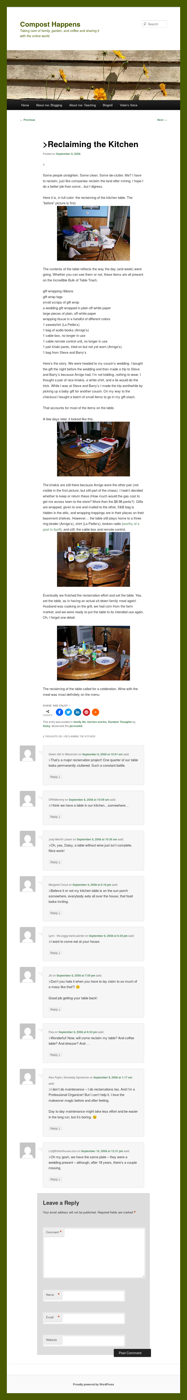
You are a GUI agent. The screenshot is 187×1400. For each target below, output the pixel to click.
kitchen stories (97, 722)
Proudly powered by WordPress (93, 1384)
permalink (76, 726)
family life (79, 722)
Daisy (46, 726)
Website (51, 1340)
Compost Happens (50, 24)
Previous (27, 120)
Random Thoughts (120, 722)
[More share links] (95, 712)
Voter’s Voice (128, 105)
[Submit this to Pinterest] (86, 712)
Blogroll (108, 105)
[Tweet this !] (68, 712)
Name (53, 1294)
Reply (55, 776)
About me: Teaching (82, 105)
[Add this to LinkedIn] (77, 712)
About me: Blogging (49, 105)
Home (25, 105)
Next (162, 120)
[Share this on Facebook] (59, 712)
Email (53, 1317)
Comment (54, 1232)
